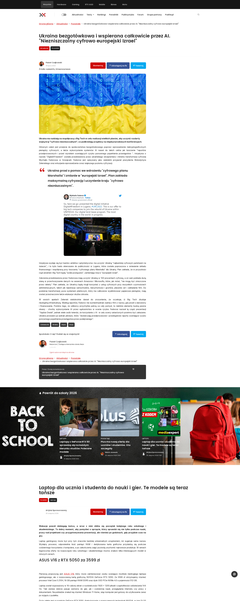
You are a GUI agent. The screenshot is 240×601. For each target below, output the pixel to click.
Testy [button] (89, 14)
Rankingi (101, 14)
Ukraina (55, 325)
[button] (198, 14)
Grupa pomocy (154, 14)
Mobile (102, 4)
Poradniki (113, 14)
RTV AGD (89, 4)
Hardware (61, 4)
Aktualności (77, 14)
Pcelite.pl (169, 14)
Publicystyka (128, 14)
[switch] (64, 14)
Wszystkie (47, 4)
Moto (124, 4)
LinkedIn (53, 347)
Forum (140, 14)
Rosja (71, 325)
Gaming (75, 4)
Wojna (64, 325)
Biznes (113, 4)
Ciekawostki (44, 325)
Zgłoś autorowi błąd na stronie (62, 352)
